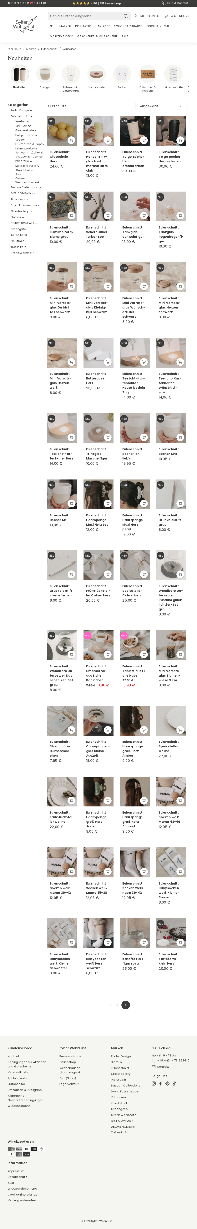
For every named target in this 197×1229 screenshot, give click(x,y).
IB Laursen (18, 199)
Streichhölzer (24, 170)
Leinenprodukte (26, 148)
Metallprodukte (26, 166)
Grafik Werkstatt (22, 253)
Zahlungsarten (18, 1078)
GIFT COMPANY (21, 193)
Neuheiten (23, 121)
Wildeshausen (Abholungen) (69, 1070)
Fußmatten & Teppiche (32, 144)
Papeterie (22, 161)
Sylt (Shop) (67, 1078)
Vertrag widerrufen (22, 1200)
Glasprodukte (25, 130)
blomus (16, 217)
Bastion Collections (24, 187)
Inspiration (84, 26)
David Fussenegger (24, 205)
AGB (11, 1183)
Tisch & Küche (158, 26)
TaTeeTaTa (19, 235)
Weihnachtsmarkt (28, 182)
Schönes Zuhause (128, 26)
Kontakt (14, 1056)
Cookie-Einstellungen (23, 1194)
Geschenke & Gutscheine (97, 36)
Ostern (20, 178)
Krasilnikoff (18, 247)
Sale (125, 36)
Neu (53, 26)
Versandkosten (19, 1072)
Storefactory (20, 211)
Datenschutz (17, 1177)
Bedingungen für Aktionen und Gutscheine (27, 1064)
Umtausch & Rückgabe (25, 1090)
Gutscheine (16, 1084)
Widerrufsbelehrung (22, 1188)
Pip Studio (17, 241)
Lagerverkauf (69, 1084)
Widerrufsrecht (19, 1106)
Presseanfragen (71, 1056)
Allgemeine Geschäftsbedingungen (25, 1098)
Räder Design (20, 110)
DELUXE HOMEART (23, 223)
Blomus (116, 1062)
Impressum (16, 1171)
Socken (20, 140)
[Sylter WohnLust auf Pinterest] (167, 1083)
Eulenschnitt (20, 116)
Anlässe (104, 26)
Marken (65, 26)
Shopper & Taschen (29, 156)
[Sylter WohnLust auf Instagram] (154, 1083)
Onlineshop (67, 1062)
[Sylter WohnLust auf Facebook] (161, 1083)
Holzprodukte (25, 135)
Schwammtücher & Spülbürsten (38, 152)
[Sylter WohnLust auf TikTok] (174, 1083)
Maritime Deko (61, 36)
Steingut (21, 126)
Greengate (18, 229)
